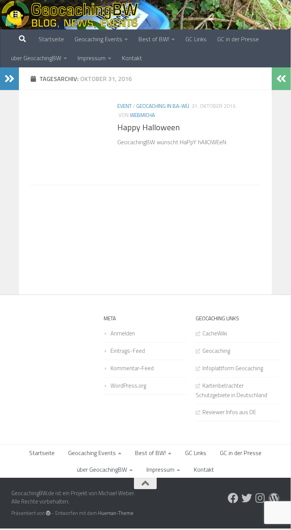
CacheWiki (214, 333)
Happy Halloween (148, 127)
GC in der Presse (238, 39)
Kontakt (132, 57)
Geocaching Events (98, 39)
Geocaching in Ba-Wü (162, 106)
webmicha (142, 115)
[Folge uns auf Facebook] (233, 498)
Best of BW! (153, 39)
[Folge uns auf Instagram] (260, 498)
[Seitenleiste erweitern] (9, 78)
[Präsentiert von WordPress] (48, 513)
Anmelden (122, 333)
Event (124, 106)
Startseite (51, 39)
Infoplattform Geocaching (232, 368)
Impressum (92, 57)
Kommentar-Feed (132, 368)
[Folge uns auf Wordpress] (274, 498)
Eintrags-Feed (127, 350)
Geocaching (216, 350)
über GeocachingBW (36, 57)
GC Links (196, 39)
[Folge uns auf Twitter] (246, 498)
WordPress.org (128, 385)
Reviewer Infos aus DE (229, 412)
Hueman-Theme (116, 513)
